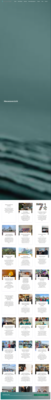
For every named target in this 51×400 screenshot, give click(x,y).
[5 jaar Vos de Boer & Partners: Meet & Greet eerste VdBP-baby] (9, 345)
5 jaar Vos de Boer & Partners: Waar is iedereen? (42, 327)
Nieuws (38, 1)
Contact (46, 1)
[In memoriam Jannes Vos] (42, 230)
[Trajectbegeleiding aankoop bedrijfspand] (9, 230)
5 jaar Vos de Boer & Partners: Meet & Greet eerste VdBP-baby (9, 351)
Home (15, 1)
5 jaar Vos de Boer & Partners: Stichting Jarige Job (25, 327)
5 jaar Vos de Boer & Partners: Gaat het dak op (42, 351)
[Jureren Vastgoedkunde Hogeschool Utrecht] (9, 322)
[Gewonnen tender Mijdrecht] (9, 252)
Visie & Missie (20, 1)
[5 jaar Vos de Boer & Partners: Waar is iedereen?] (42, 322)
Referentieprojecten (31, 1)
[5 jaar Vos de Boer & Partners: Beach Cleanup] (9, 369)
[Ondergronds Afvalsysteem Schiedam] (25, 252)
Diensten (25, 1)
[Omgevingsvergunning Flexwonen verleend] (9, 274)
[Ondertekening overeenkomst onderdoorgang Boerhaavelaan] (25, 274)
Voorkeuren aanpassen (41, 396)
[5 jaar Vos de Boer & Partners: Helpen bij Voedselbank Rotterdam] (9, 391)
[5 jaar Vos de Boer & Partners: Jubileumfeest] (42, 369)
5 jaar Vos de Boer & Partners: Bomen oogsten (42, 304)
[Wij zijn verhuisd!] (42, 252)
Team (42, 1)
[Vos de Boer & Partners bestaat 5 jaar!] (25, 391)
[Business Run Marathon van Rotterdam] (25, 230)
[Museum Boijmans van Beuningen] (42, 274)
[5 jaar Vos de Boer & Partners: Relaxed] (25, 345)
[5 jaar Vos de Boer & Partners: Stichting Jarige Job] (25, 322)
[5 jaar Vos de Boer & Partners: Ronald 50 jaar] (25, 369)
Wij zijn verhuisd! (42, 256)
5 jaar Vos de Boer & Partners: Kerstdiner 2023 (25, 304)
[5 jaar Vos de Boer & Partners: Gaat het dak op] (42, 345)
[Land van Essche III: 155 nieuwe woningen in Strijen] (42, 391)
